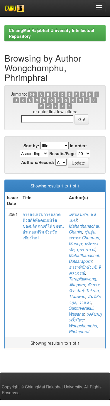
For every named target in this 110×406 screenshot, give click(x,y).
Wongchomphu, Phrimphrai (83, 328)
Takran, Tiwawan (84, 293)
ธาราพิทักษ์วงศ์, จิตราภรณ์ (85, 270)
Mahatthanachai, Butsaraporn (84, 258)
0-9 (32, 94)
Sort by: (31, 145)
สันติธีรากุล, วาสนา (85, 299)
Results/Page (62, 153)
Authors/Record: (37, 162)
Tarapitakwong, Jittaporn (83, 281)
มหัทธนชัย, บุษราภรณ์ (83, 246)
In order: (78, 145)
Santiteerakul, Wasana (81, 311)
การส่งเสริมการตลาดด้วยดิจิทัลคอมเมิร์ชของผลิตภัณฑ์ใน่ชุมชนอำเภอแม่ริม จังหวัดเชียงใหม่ (43, 226)
